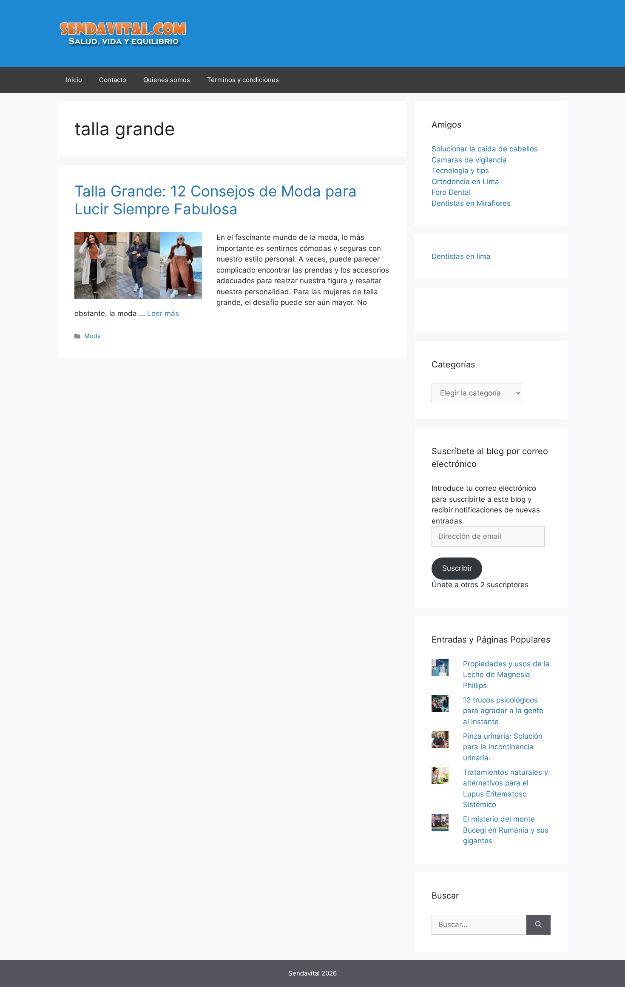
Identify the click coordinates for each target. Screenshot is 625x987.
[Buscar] (538, 925)
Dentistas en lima (461, 256)
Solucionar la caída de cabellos (485, 149)
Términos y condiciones (243, 80)
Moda (92, 335)
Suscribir (457, 568)
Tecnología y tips (460, 170)
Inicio (74, 80)
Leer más (163, 313)
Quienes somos (166, 80)
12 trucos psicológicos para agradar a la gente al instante (503, 711)
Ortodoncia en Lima (465, 181)
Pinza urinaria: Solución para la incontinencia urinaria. (503, 747)
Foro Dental (451, 192)
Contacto (112, 80)
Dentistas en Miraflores (471, 203)
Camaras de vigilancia (469, 160)
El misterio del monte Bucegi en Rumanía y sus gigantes (505, 830)
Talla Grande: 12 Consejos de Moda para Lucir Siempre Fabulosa (215, 200)
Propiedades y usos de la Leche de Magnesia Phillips (506, 675)
